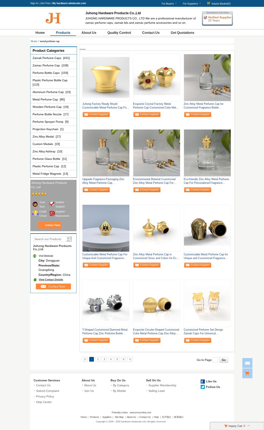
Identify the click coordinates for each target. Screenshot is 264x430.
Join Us (89, 390)
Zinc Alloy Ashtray (44, 151)
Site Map (119, 417)
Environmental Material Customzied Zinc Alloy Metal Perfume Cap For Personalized (154, 182)
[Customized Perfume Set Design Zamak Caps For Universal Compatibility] (207, 303)
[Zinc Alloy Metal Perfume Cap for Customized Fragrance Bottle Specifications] (207, 77)
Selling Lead (156, 390)
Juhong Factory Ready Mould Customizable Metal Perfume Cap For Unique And (104, 106)
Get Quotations (182, 32)
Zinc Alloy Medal (44, 136)
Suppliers (107, 417)
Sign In (34, 3)
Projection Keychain (46, 129)
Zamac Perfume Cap (47, 65)
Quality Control (119, 32)
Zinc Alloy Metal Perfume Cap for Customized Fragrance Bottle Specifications (203, 106)
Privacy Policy (45, 396)
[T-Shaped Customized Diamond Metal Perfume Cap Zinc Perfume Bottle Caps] (105, 303)
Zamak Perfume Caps (47, 58)
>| (130, 359)
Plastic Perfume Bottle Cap (50, 80)
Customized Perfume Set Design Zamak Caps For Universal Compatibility (203, 332)
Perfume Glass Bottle (47, 158)
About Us (88, 32)
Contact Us (151, 32)
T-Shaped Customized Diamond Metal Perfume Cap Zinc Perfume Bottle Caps (104, 332)
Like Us (211, 381)
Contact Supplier (98, 114)
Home (40, 32)
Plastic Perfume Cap (46, 166)
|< (85, 359)
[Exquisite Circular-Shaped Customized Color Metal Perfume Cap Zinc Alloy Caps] (156, 303)
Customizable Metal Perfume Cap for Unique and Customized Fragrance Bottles (206, 257)
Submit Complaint (47, 390)
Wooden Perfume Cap (47, 106)
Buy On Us (118, 380)
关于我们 (166, 417)
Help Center (44, 402)
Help (156, 417)
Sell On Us (153, 380)
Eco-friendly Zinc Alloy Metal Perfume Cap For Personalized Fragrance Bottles (206, 182)
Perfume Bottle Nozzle (47, 114)
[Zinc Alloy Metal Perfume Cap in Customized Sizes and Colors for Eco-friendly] (156, 228)
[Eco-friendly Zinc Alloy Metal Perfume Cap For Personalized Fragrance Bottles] (207, 152)
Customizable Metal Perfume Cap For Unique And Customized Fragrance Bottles (104, 257)
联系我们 (178, 417)
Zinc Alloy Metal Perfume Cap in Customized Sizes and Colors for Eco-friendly (156, 257)
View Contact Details (51, 279)
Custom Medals (43, 144)
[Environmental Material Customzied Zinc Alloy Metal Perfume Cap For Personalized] (156, 152)
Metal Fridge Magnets (47, 173)
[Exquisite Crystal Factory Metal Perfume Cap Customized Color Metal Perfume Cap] (156, 77)
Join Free (45, 3)
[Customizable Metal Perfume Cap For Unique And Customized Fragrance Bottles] (105, 228)
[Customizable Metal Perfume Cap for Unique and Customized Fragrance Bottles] (207, 228)
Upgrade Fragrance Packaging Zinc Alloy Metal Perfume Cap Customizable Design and (103, 182)
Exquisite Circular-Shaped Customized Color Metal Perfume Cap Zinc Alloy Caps (156, 332)
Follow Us (213, 387)
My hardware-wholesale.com (69, 3)
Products (63, 32)
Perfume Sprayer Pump (48, 121)
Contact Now (52, 225)
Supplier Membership (162, 385)
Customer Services (47, 380)
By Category (121, 385)
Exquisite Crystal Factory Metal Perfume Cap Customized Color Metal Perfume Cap (155, 106)
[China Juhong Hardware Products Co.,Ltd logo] (53, 24)
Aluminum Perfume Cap (49, 92)
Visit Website (46, 255)
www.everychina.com (140, 412)
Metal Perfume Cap (46, 99)
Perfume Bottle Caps (46, 72)
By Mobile (119, 390)
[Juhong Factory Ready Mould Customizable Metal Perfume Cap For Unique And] (105, 77)
